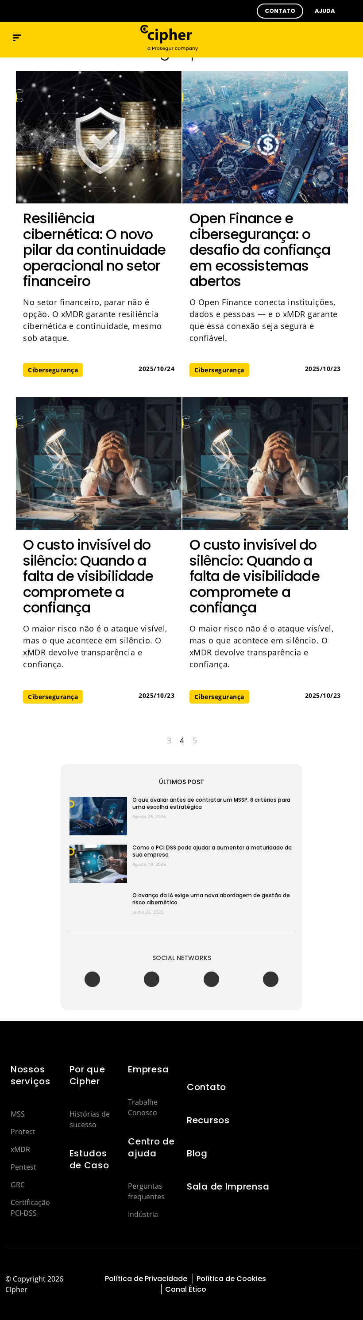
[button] (280, 11)
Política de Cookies (231, 1279)
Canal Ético (185, 1289)
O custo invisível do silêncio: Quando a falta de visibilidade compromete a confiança (88, 576)
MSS (18, 1114)
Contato (206, 1087)
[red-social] (297, 1279)
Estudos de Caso (89, 1159)
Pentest (23, 1167)
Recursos (208, 1120)
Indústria (143, 1214)
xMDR (20, 1149)
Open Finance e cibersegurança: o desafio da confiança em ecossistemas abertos (260, 249)
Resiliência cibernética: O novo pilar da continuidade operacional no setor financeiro (94, 249)
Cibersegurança (53, 370)
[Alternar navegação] (333, 38)
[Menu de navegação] (17, 38)
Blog (197, 1153)
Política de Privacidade (146, 1279)
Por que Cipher (87, 1075)
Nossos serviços (30, 1075)
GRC (18, 1185)
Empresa (148, 1069)
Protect (23, 1131)
